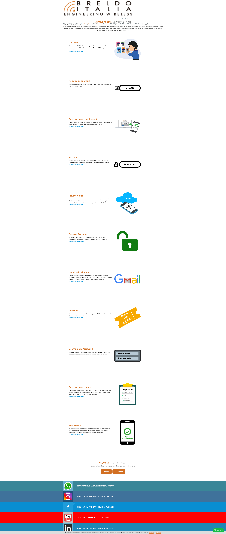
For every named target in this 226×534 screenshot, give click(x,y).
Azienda (122, 23)
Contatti (129, 23)
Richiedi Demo (144, 23)
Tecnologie (87, 23)
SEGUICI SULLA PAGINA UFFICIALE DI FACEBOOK (95, 507)
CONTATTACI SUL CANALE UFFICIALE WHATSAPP (95, 486)
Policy (151, 532)
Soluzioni (78, 23)
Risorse (103, 23)
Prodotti (69, 23)
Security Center (113, 23)
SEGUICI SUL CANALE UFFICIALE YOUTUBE (93, 517)
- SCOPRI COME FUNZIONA (76, 51)
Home (64, 23)
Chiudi (158, 532)
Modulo (107, 471)
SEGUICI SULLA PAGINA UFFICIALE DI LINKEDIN (95, 528)
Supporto (95, 23)
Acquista (137, 23)
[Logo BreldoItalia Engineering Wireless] (108, 8)
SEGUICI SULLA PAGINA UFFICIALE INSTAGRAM (95, 496)
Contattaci (120, 471)
